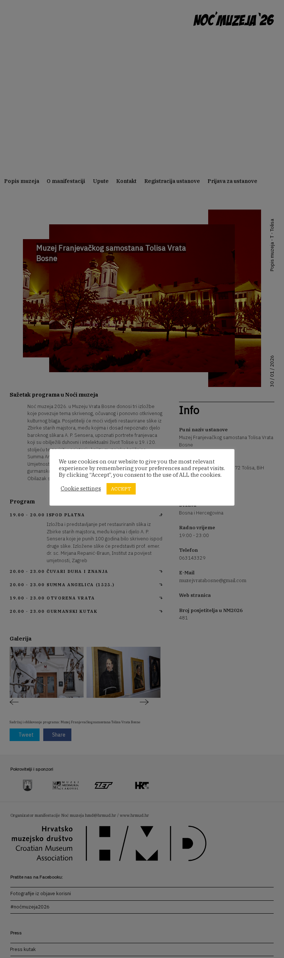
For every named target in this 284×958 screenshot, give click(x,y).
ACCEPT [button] (121, 489)
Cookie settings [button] (81, 488)
